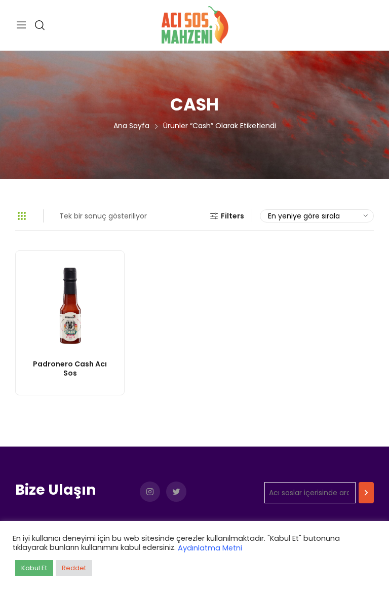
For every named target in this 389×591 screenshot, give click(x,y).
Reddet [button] (74, 568)
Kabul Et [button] (34, 568)
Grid (21, 216)
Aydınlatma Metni (210, 548)
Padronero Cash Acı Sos (70, 368)
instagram (150, 492)
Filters (232, 216)
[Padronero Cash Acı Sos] (70, 305)
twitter (176, 492)
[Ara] (366, 492)
